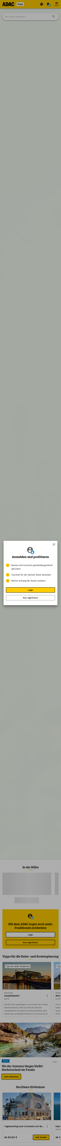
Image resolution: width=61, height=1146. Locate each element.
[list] (30, 573)
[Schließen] (53, 544)
